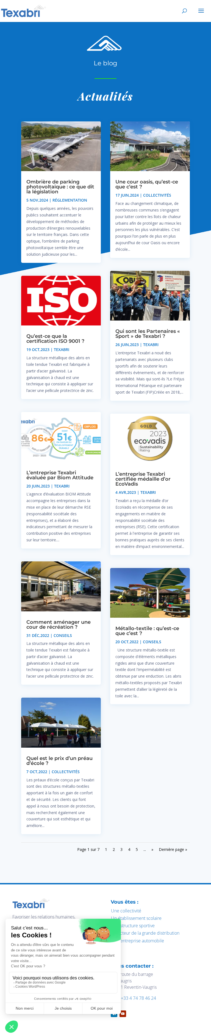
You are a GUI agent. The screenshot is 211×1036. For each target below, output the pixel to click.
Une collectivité (126, 911)
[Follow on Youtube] (123, 1013)
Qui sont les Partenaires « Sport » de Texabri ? (147, 333)
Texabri (61, 349)
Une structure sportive (133, 926)
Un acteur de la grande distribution (145, 933)
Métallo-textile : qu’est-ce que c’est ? (147, 630)
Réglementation (69, 200)
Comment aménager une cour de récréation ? (58, 624)
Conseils (63, 635)
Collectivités (66, 771)
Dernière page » (173, 849)
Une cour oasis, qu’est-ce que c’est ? (146, 184)
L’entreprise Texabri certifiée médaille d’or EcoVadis (143, 479)
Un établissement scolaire (136, 918)
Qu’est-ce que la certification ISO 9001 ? (55, 338)
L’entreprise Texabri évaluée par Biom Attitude (59, 475)
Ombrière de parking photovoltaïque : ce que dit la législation (60, 187)
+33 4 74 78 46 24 (138, 998)
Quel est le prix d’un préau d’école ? (59, 760)
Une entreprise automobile (137, 941)
